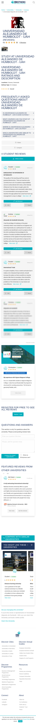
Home (3, 10)
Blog (20, 669)
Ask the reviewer (22, 510)
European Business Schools (26, 650)
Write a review (19, 159)
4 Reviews (22, 42)
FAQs (20, 681)
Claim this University (8, 621)
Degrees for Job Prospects (26, 658)
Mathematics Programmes (9, 684)
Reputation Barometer (25, 679)
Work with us (22, 704)
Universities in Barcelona (8, 648)
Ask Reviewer (19, 201)
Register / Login (18, 414)
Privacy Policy (26, 719)
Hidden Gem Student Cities (26, 653)
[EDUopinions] (18, 2)
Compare (19, 148)
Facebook (4, 699)
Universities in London (7, 653)
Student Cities (23, 655)
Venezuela (19, 10)
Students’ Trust (23, 707)
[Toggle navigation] (2, 2)
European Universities (25, 648)
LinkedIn (4, 702)
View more (18, 393)
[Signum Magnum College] (7, 354)
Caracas (26, 10)
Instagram (4, 704)
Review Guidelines (24, 674)
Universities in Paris (7, 656)
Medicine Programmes (8, 682)
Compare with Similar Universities (17, 538)
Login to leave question (10, 456)
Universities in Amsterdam (9, 646)
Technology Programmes (8, 679)
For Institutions (23, 702)
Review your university (25, 671)
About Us (21, 699)
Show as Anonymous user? (25, 456)
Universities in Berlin (7, 651)
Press (20, 709)
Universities (10, 10)
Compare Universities (24, 676)
